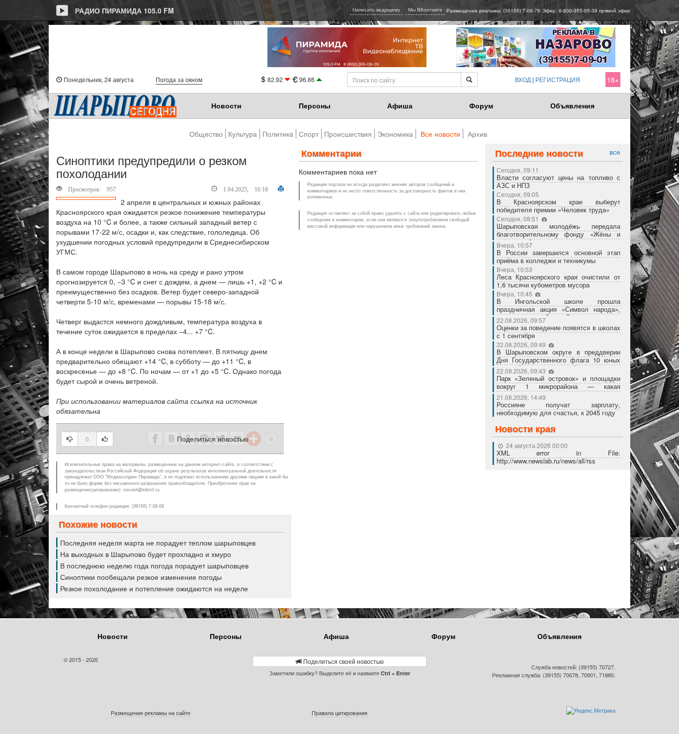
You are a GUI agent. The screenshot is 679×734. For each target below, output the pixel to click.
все (614, 152)
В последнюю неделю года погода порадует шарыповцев (154, 565)
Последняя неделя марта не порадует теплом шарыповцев (157, 543)
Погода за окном (179, 79)
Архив (477, 134)
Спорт (309, 134)
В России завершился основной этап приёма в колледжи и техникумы (559, 256)
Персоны (315, 105)
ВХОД (523, 79)
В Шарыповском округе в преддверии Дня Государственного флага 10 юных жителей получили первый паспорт (559, 359)
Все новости (440, 134)
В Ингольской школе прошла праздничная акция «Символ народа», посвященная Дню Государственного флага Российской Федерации (559, 313)
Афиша (400, 105)
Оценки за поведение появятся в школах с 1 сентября (559, 331)
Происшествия (348, 134)
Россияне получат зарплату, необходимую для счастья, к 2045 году (559, 408)
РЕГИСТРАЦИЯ (557, 79)
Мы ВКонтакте (425, 9)
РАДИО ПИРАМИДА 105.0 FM (124, 10)
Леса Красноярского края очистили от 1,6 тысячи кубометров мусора (559, 280)
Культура (242, 134)
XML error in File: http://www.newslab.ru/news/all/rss (559, 456)
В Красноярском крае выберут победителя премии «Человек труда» (559, 205)
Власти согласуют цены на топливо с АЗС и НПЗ (559, 181)
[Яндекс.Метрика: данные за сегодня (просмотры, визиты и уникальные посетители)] (590, 711)
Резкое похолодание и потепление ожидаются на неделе (154, 588)
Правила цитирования (339, 713)
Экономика (395, 134)
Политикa (277, 134)
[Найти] (469, 79)
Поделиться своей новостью (343, 661)
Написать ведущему (376, 9)
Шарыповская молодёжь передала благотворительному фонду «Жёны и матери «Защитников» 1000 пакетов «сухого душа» (559, 238)
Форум (481, 105)
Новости (226, 105)
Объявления (572, 105)
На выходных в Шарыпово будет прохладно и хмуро (145, 554)
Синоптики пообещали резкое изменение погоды (141, 577)
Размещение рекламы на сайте (150, 713)
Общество (206, 134)
